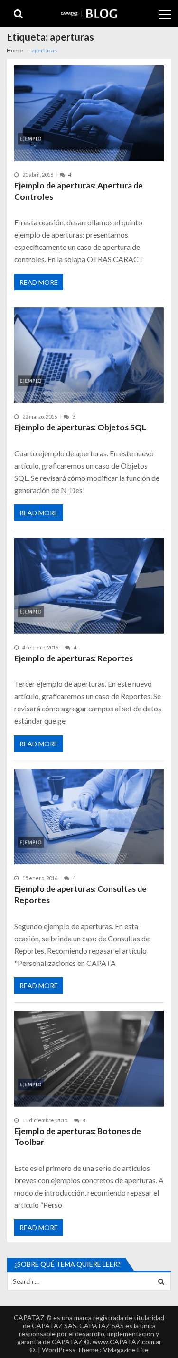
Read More (38, 282)
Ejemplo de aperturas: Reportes (73, 658)
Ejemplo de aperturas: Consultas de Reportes (80, 894)
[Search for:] (89, 1280)
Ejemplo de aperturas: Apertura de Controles (78, 191)
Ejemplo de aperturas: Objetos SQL (80, 427)
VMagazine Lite (126, 1350)
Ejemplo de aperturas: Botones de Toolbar (77, 1136)
